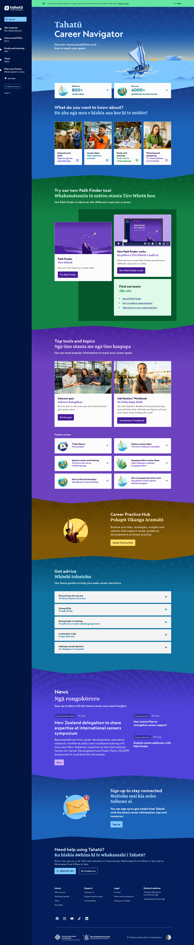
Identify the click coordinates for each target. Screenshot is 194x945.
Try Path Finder (68, 274)
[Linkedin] (86, 918)
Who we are (60, 892)
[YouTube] (72, 918)
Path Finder (123, 3)
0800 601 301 (67, 871)
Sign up (116, 824)
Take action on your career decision (139, 307)
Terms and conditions (124, 896)
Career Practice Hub (123, 542)
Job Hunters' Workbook (131, 420)
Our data (59, 905)
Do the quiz (66, 417)
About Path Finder (131, 298)
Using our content (122, 900)
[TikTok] (79, 918)
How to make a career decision (137, 303)
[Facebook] (57, 918)
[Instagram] (64, 918)
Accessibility (90, 900)
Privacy (117, 892)
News (59, 762)
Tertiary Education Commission (152, 893)
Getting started (62, 896)
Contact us (90, 871)
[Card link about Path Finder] (83, 251)
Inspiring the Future (153, 899)
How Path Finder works (131, 270)
